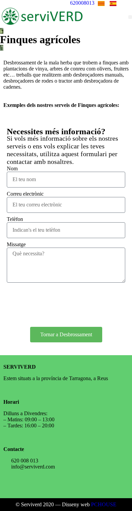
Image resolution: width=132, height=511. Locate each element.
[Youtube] (51, 485)
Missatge (16, 244)
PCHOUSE (103, 504)
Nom (12, 168)
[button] (130, 17)
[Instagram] (11, 485)
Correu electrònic (25, 194)
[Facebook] (31, 485)
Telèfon (15, 219)
